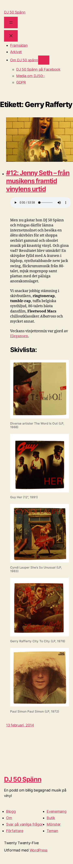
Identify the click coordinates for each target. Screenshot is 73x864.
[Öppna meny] (11, 22)
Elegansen (19, 336)
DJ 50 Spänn (15, 12)
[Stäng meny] (11, 36)
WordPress (39, 850)
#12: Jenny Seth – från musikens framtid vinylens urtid (38, 181)
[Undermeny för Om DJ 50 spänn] (43, 60)
